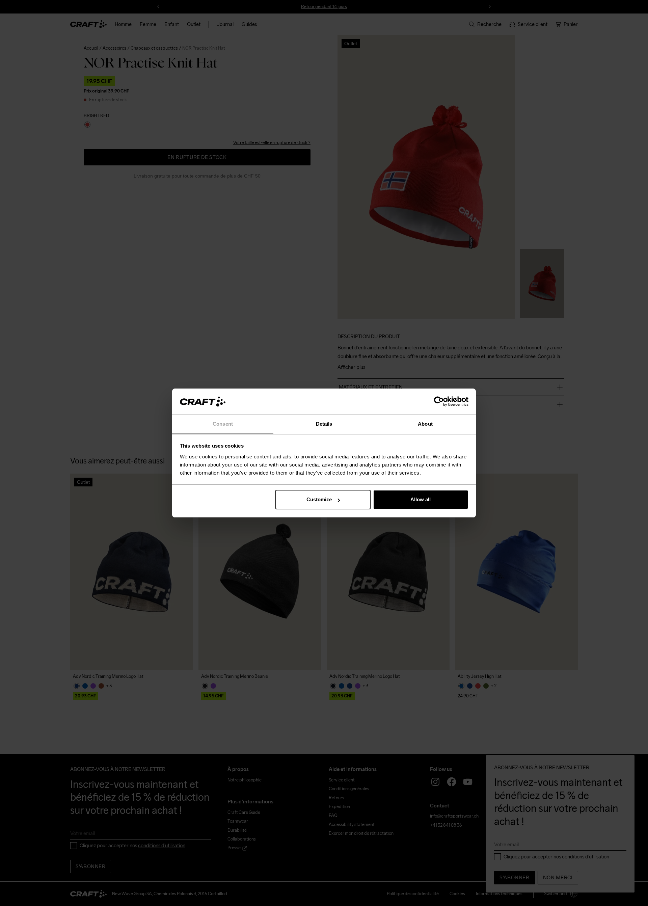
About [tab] (425, 424)
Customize (319, 499)
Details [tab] (324, 424)
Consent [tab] (223, 424)
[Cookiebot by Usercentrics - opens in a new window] (438, 402)
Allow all (420, 499)
